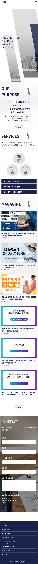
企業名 (4, 448)
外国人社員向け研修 (10, 546)
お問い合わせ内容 (8, 478)
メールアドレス (7, 458)
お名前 (4, 438)
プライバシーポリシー (25, 501)
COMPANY (7, 529)
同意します (8, 498)
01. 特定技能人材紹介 (12, 181)
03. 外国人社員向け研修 (13, 192)
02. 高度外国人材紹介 (12, 186)
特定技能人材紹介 (9, 537)
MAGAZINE (7, 550)
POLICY (6, 555)
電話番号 (5, 468)
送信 (4, 507)
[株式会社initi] (3, 2)
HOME (6, 525)
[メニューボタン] (36, 2)
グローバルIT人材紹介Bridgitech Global (11, 542)
